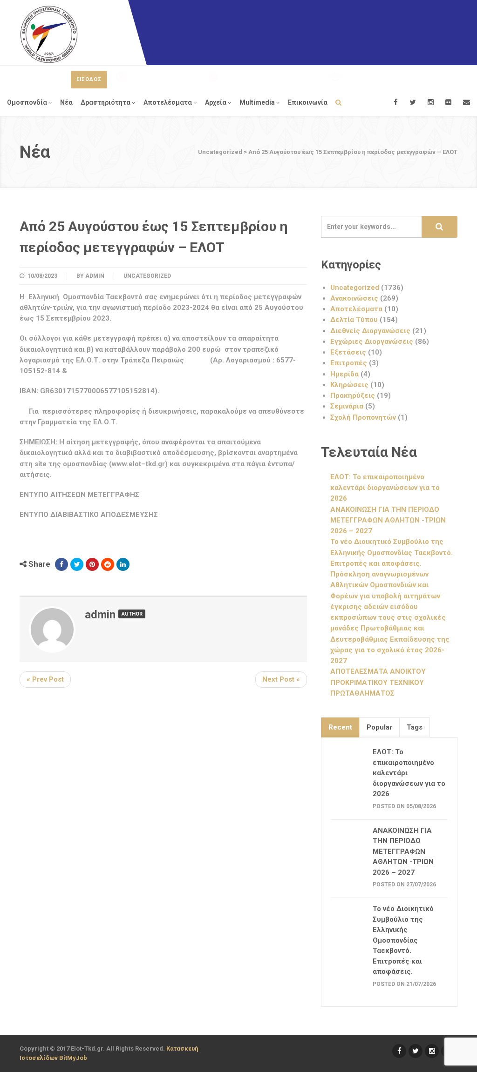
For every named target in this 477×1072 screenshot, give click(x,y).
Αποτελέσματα (167, 102)
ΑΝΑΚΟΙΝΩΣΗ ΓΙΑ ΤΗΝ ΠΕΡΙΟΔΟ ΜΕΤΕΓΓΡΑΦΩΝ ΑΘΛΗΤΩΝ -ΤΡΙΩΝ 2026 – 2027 (388, 520)
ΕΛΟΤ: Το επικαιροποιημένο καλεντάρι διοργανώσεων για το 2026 (385, 488)
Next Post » (281, 679)
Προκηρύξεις (352, 395)
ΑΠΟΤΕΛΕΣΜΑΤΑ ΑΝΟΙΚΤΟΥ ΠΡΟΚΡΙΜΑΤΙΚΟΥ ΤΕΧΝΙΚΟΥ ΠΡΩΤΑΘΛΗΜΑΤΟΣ (378, 682)
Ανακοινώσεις (354, 298)
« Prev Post (45, 679)
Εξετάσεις (348, 352)
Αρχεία (215, 102)
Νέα (66, 102)
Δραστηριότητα (105, 102)
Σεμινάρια (346, 406)
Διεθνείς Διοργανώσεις (370, 331)
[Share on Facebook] (61, 564)
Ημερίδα (344, 374)
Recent (340, 727)
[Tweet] (76, 564)
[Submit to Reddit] (107, 564)
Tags (414, 727)
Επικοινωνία (307, 102)
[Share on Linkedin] (122, 564)
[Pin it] (92, 564)
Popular (379, 727)
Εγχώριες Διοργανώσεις (371, 341)
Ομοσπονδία (27, 102)
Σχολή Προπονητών (363, 417)
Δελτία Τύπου (354, 319)
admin (94, 276)
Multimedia (257, 102)
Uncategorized (147, 276)
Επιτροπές (348, 363)
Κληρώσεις (349, 385)
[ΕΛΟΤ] (49, 34)
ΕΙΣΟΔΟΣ (89, 79)
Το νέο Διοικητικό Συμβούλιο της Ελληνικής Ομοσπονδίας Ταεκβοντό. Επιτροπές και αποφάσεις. (391, 552)
